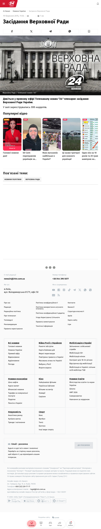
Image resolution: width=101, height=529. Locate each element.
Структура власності (76, 311)
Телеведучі (8, 320)
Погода (11, 364)
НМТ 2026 (73, 392)
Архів (70, 316)
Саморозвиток (75, 396)
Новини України (19, 11)
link (53, 290)
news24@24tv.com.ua (14, 279)
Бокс (41, 415)
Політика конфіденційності (47, 303)
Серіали (42, 396)
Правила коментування (45, 322)
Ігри (69, 324)
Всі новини (13, 343)
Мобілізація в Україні (80, 343)
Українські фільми (47, 386)
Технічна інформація (44, 326)
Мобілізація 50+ (76, 353)
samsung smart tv (59, 501)
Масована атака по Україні (50, 361)
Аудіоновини (13, 361)
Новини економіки (17, 379)
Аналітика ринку (15, 415)
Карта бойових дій (47, 350)
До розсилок (84, 445)
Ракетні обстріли (46, 346)
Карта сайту (72, 320)
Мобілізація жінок (77, 356)
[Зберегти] (89, 31)
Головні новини (15, 346)
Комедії (42, 393)
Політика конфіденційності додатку (50, 313)
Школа (72, 389)
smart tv (44, 501)
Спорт (42, 412)
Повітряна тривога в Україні (51, 357)
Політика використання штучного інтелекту (49, 308)
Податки (11, 399)
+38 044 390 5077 (60, 279)
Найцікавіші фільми (47, 382)
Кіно (41, 379)
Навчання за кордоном (79, 399)
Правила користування (13, 329)
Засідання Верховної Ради (39, 11)
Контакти (71, 303)
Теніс (41, 422)
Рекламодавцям (10, 324)
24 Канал (7, 11)
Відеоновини (13, 357)
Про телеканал (10, 316)
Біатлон (42, 426)
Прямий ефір (14, 353)
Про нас (7, 303)
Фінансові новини (16, 389)
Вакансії (71, 307)
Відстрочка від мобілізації (80, 364)
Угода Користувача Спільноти (48, 317)
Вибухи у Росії (45, 364)
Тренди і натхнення (16, 422)
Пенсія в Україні (15, 403)
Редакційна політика (12, 311)
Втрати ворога (45, 368)
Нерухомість (14, 412)
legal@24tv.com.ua (37, 489)
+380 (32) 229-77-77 (22, 487)
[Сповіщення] (98, 3)
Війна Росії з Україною (50, 343)
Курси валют (13, 386)
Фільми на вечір (46, 389)
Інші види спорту (46, 429)
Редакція (7, 307)
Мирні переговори (47, 353)
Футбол (42, 419)
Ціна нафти (13, 382)
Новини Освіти (76, 379)
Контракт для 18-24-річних (80, 360)
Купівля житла (14, 419)
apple (29, 501)
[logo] (11, 3)
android (14, 501)
